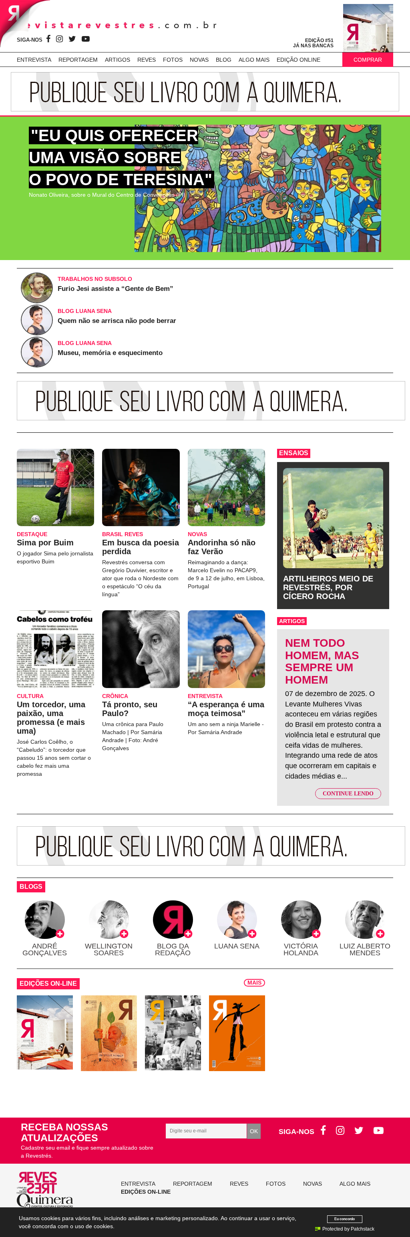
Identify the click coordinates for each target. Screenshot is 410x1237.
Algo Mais (254, 60)
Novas (199, 60)
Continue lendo (348, 794)
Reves (146, 60)
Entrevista (34, 60)
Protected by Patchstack (348, 1229)
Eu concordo (344, 1218)
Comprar (368, 60)
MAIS (254, 982)
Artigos (117, 60)
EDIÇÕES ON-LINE (146, 1192)
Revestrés (117, 25)
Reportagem (78, 60)
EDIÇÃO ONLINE (298, 60)
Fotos (173, 60)
